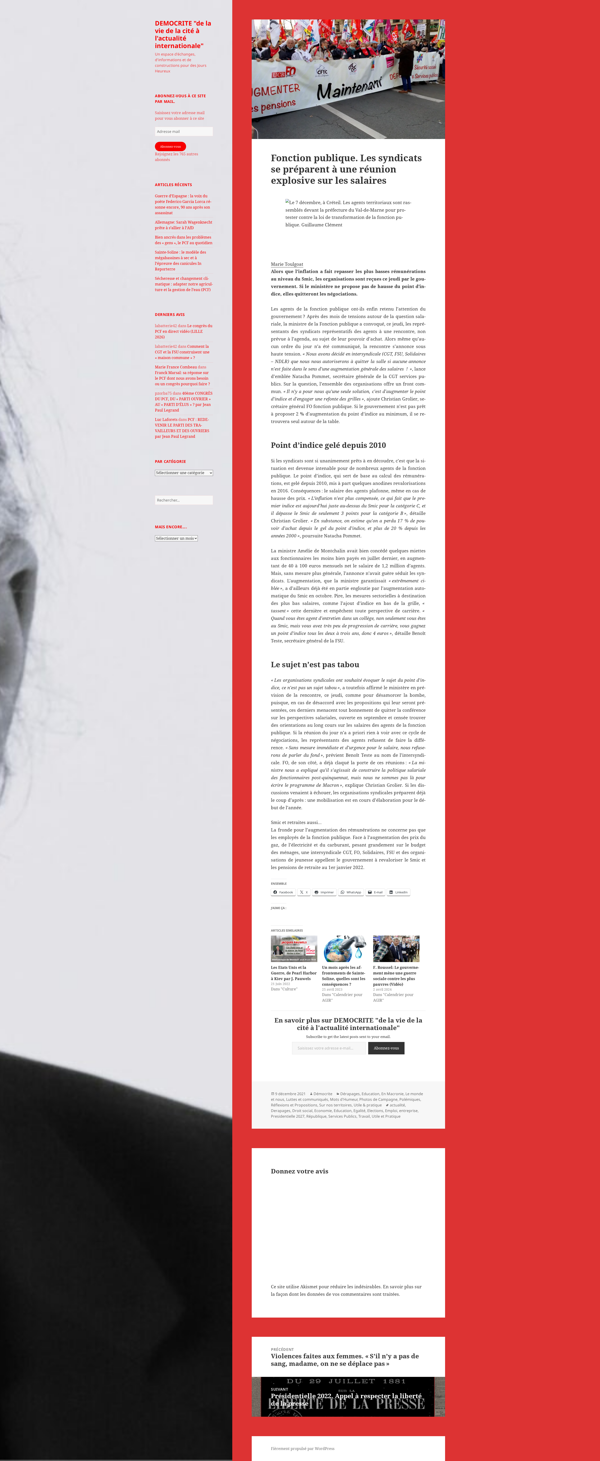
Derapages (280, 1110)
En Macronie (392, 1093)
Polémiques (409, 1099)
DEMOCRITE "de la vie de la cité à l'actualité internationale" (183, 34)
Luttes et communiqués (307, 1099)
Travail (364, 1116)
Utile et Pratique (386, 1116)
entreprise (408, 1110)
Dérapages (350, 1093)
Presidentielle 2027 (287, 1116)
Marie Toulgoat (287, 264)
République (316, 1116)
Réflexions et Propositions (294, 1105)
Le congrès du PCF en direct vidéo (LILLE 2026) (183, 331)
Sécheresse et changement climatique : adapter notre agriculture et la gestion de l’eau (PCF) (184, 284)
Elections (375, 1110)
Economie (323, 1110)
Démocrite (323, 1093)
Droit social (302, 1110)
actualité (397, 1105)
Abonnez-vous (170, 146)
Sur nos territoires (335, 1105)
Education (370, 1093)
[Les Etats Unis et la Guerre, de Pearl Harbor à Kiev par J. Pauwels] (294, 949)
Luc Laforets (166, 419)
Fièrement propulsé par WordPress (302, 1448)
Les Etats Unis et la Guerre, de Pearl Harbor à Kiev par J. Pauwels (294, 973)
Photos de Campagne (378, 1099)
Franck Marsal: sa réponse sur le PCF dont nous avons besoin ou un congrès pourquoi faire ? (182, 378)
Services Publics (342, 1116)
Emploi (391, 1110)
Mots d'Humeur (343, 1099)
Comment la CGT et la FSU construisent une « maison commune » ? (182, 352)
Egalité (359, 1110)
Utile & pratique (368, 1105)
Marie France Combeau (176, 367)
